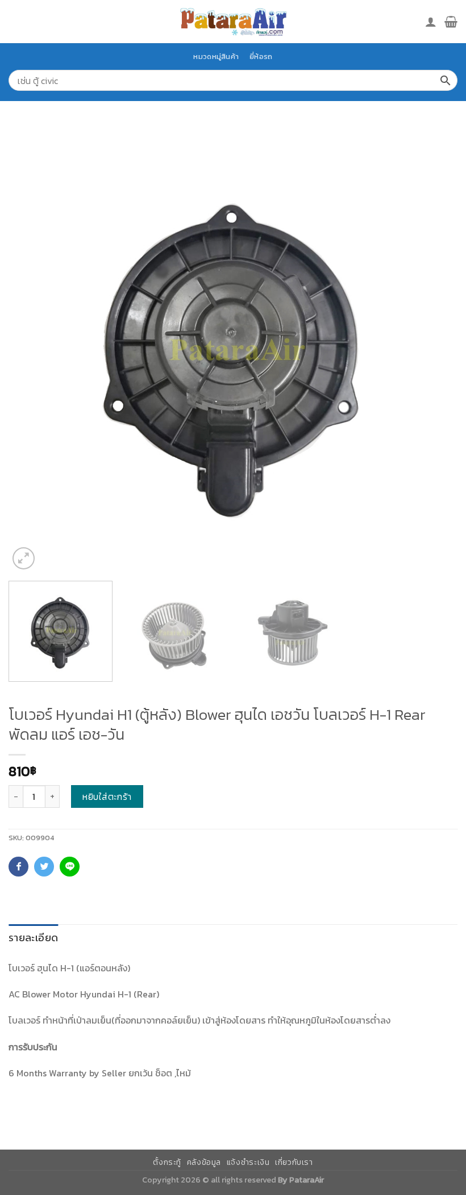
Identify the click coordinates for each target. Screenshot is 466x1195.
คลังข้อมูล (204, 1162)
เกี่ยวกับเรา (294, 1162)
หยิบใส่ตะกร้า (107, 796)
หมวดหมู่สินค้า (216, 56)
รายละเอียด (33, 937)
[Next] (434, 348)
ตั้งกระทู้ (167, 1162)
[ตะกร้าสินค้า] (450, 21)
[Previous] (32, 348)
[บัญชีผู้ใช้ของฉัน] (430, 21)
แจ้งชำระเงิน (248, 1162)
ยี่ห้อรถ (260, 56)
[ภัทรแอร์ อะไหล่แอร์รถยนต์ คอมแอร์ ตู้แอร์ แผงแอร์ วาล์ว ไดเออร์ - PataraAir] (233, 21)
